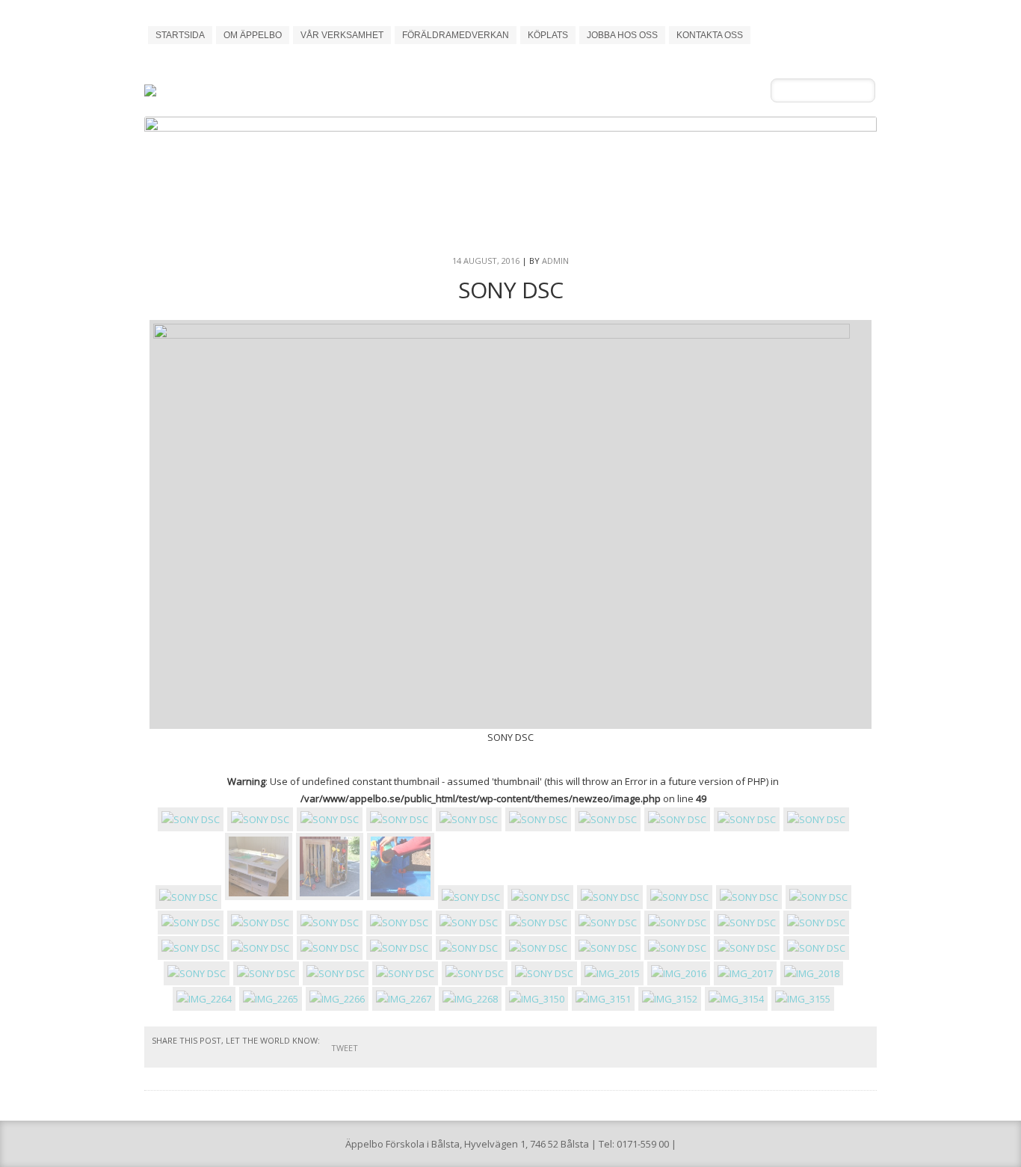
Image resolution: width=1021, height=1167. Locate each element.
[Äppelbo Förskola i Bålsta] (228, 86)
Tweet (344, 1047)
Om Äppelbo (252, 35)
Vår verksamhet (341, 35)
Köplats (548, 35)
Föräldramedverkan (455, 35)
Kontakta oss (709, 35)
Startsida (180, 35)
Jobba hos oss (622, 35)
